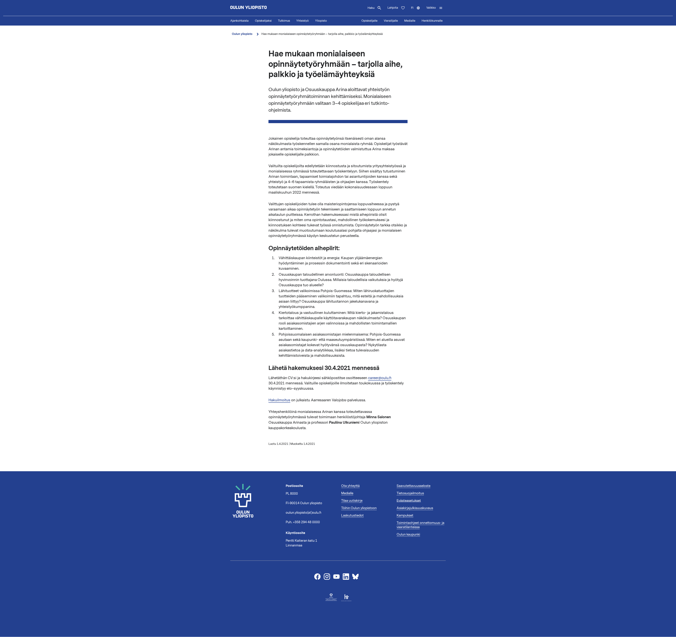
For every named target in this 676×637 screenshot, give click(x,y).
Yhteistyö (302, 21)
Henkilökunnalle (432, 21)
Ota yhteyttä (350, 486)
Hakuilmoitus (279, 400)
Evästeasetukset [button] (409, 500)
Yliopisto (321, 21)
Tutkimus (284, 21)
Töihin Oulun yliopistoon (359, 508)
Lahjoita (392, 8)
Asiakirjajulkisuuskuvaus (415, 508)
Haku (371, 8)
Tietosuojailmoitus (410, 493)
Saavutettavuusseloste (413, 486)
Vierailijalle (391, 21)
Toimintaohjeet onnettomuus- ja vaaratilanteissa (420, 525)
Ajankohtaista (239, 21)
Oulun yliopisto (242, 34)
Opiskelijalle (369, 21)
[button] (434, 8)
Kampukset (405, 515)
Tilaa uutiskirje (351, 500)
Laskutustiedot (352, 515)
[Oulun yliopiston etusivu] (259, 8)
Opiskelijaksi (263, 21)
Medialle (409, 21)
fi (417, 11)
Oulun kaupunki (408, 534)
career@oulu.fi (379, 377)
